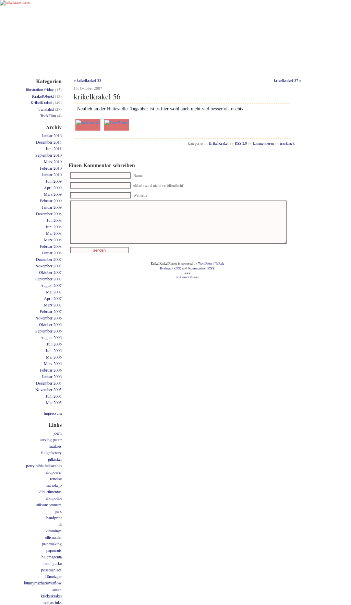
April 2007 (53, 298)
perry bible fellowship (44, 465)
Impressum (53, 413)
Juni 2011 (54, 148)
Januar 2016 (52, 135)
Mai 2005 (54, 402)
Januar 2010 (52, 174)
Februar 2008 (51, 246)
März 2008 (53, 239)
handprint (54, 517)
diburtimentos (50, 491)
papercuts (54, 550)
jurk (58, 511)
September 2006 (48, 331)
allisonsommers (49, 504)
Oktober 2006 (50, 324)
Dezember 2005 (49, 383)
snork (57, 589)
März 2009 (53, 194)
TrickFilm (48, 115)
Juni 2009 (54, 181)
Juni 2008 (54, 226)
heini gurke (53, 563)
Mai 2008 (54, 233)
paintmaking (52, 543)
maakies (55, 446)
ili (60, 524)
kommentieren (263, 143)
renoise (56, 478)
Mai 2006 (54, 357)
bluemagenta (51, 556)
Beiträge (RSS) (170, 268)
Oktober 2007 (50, 272)
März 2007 (53, 304)
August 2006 (51, 337)
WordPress (205, 263)
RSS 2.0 (241, 143)
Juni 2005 (54, 396)
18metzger (53, 576)
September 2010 (48, 155)
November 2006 (48, 317)
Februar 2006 (51, 370)
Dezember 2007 (49, 259)
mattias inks (52, 602)
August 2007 (51, 285)
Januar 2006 (52, 376)
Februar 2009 (51, 200)
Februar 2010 (51, 168)
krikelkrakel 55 (89, 80)
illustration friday (40, 89)
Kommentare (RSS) (201, 268)
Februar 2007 (51, 311)
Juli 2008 (54, 220)
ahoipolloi (54, 498)
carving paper (51, 439)
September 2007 (48, 278)
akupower (54, 472)
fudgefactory (51, 452)
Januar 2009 (52, 207)
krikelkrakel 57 (286, 80)
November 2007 (48, 265)
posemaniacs (51, 569)
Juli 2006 (54, 344)
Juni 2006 (54, 350)
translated (46, 109)
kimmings (54, 530)
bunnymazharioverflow (43, 582)
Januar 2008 (52, 252)
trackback (287, 143)
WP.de (219, 263)
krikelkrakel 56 (97, 96)
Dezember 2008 (49, 213)
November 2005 (48, 389)
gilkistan (55, 459)
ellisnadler (53, 537)
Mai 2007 (54, 291)
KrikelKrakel (219, 143)
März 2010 (53, 161)
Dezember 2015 (49, 142)
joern (57, 433)
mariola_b (54, 485)
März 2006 (53, 363)
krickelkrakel (51, 595)
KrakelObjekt (43, 96)
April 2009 (53, 187)
